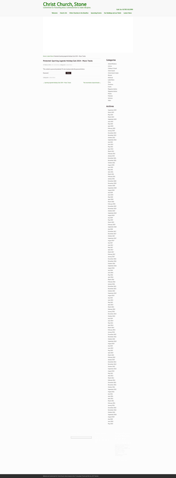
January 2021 (111, 179)
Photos (110, 93)
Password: (46, 73)
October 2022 (111, 137)
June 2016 (110, 272)
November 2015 (112, 288)
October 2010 (111, 412)
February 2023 (111, 128)
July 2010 (110, 419)
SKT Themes (95, 476)
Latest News (128, 13)
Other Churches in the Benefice (78, 13)
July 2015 (110, 298)
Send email (118, 457)
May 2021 (110, 169)
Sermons (110, 98)
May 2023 (110, 124)
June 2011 (110, 396)
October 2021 (111, 163)
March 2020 (111, 201)
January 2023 (111, 130)
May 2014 (110, 323)
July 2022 (110, 142)
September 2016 (112, 266)
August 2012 (111, 371)
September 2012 (112, 369)
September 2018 (112, 227)
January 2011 (111, 405)
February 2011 (111, 403)
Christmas (110, 84)
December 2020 (112, 181)
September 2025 (112, 110)
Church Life (63, 13)
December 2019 (112, 206)
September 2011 (112, 389)
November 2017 (112, 234)
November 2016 (112, 261)
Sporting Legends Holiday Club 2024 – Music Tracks (57, 82)
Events (109, 87)
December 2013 (112, 334)
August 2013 (111, 343)
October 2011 (111, 387)
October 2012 (111, 366)
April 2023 (110, 126)
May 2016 (110, 275)
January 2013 (111, 359)
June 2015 (110, 300)
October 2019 (111, 211)
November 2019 (112, 208)
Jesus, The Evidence (100, 437)
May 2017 (110, 247)
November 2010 (112, 410)
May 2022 (110, 147)
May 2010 (110, 424)
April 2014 (110, 325)
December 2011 (112, 382)
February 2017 (111, 254)
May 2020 (110, 197)
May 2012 (110, 373)
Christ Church (111, 71)
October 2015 (111, 291)
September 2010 (112, 414)
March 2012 (111, 378)
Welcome (54, 13)
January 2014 (111, 332)
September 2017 (112, 238)
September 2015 (112, 293)
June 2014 (110, 321)
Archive (110, 66)
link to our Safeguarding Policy (123, 442)
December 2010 (112, 407)
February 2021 (111, 176)
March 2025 (111, 112)
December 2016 (112, 259)
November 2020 (112, 183)
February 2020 (111, 204)
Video (109, 100)
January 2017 (111, 256)
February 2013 (111, 357)
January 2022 (111, 156)
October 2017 (111, 236)
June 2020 (110, 195)
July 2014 (110, 318)
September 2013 (112, 341)
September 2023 (112, 119)
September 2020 (112, 188)
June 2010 (110, 421)
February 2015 (111, 309)
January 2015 (111, 311)
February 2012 (111, 380)
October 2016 (111, 263)
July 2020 (110, 192)
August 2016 (111, 268)
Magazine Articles (112, 89)
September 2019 (112, 213)
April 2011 (110, 398)
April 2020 (110, 199)
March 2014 (111, 327)
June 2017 (110, 245)
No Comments (55, 64)
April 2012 (110, 375)
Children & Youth (112, 68)
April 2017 (110, 250)
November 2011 (112, 385)
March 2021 (111, 174)
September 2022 (112, 140)
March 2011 (111, 401)
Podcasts (110, 96)
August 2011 (111, 391)
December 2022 (112, 133)
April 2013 (110, 353)
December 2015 (112, 286)
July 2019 (110, 217)
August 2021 (111, 165)
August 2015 (111, 295)
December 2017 (112, 231)
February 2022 (111, 153)
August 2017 (111, 240)
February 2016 (111, 282)
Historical (110, 77)
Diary (109, 82)
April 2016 (110, 277)
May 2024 (110, 114)
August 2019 (111, 215)
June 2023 (110, 121)
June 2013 (110, 348)
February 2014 (111, 330)
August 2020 (111, 190)
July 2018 (110, 229)
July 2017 (110, 243)
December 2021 (112, 158)
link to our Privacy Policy (121, 460)
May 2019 (110, 220)
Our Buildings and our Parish (112, 13)
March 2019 (111, 222)
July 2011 (110, 394)
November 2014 (112, 314)
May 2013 (110, 350)
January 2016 (111, 284)
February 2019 (111, 224)
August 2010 (111, 417)
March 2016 (111, 279)
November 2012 (112, 364)
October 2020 (111, 185)
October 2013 (111, 339)
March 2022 (111, 151)
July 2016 (110, 270)
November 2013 (112, 337)
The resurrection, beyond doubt (92, 82)
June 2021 (110, 167)
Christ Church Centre (113, 73)
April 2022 (110, 149)
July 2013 (110, 346)
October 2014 (111, 316)
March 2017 (111, 252)
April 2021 (110, 172)
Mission (110, 75)
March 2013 (111, 355)
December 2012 (112, 362)
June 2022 (110, 144)
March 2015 (111, 307)
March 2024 (111, 117)
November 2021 (112, 160)
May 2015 (110, 302)
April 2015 (110, 304)
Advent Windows (112, 64)
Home (44, 56)
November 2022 (112, 135)
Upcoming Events (96, 13)
